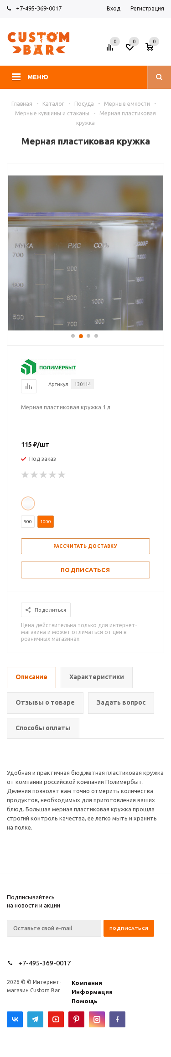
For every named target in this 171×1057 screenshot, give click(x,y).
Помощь (85, 1001)
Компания (87, 983)
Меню (37, 77)
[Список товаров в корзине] (156, 49)
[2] (34, 475)
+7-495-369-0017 (39, 8)
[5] (62, 475)
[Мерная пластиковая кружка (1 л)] (85, 328)
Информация (92, 992)
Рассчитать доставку (85, 546)
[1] (25, 475)
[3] (43, 475)
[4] (52, 475)
